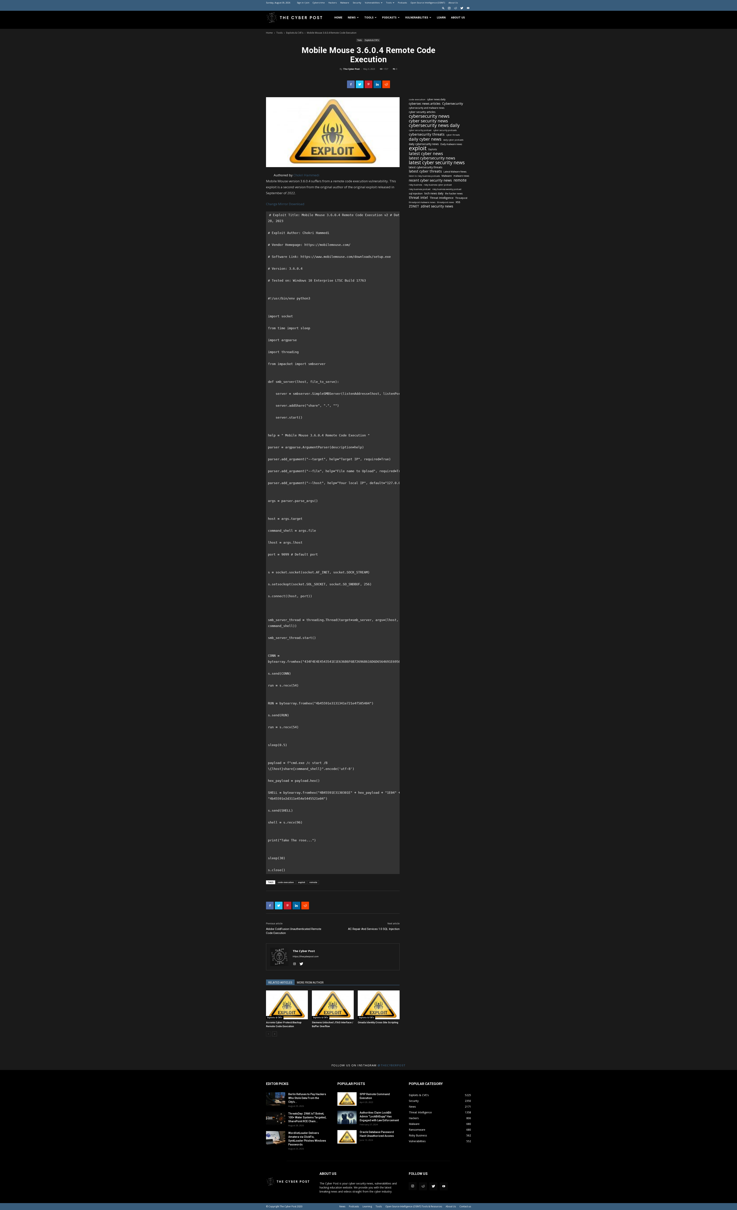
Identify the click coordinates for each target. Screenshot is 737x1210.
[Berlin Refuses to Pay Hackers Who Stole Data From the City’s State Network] (275, 1099)
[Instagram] (449, 8)
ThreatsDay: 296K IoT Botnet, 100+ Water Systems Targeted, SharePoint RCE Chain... (307, 1117)
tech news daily (433, 193)
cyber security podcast (420, 130)
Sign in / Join (303, 2)
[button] (443, 8)
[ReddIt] (386, 84)
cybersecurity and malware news (426, 107)
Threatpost (461, 198)
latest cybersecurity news (432, 158)
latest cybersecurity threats (425, 167)
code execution (286, 882)
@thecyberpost (392, 1065)
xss (458, 202)
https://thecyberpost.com (306, 956)
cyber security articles (422, 112)
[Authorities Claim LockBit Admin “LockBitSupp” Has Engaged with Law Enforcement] (347, 1117)
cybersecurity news (429, 116)
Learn (441, 17)
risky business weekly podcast (446, 189)
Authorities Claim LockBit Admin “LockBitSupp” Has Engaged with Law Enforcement (379, 1116)
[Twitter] (462, 8)
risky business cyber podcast (438, 184)
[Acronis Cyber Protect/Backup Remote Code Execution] (287, 1004)
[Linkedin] (377, 84)
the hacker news (454, 193)
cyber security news (428, 121)
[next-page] (274, 1034)
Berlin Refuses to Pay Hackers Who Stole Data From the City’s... (307, 1098)
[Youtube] (468, 8)
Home (338, 17)
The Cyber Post (351, 68)
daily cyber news (425, 139)
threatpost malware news (422, 202)
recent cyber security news (430, 180)
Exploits (432, 149)
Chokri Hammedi (306, 175)
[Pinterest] (368, 84)
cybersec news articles (424, 104)
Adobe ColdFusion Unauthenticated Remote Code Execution (293, 931)
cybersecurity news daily (434, 125)
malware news (461, 175)
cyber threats (453, 135)
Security (357, 2)
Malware (344, 2)
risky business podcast (419, 189)
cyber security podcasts (445, 130)
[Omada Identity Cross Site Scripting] (379, 1004)
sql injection (416, 193)
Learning (367, 1206)
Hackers (332, 2)
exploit (301, 882)
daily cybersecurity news (424, 144)
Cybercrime (318, 2)
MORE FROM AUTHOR (310, 982)
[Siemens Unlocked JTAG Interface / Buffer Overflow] (333, 1004)
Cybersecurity (452, 103)
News (352, 17)
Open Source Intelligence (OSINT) (428, 2)
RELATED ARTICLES (280, 982)
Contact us (465, 1206)
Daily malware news (451, 144)
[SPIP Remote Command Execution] (347, 1099)
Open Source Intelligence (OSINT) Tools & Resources (413, 1206)
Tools (389, 2)
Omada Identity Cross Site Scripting (378, 1022)
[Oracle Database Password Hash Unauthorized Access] (347, 1137)
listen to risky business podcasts (424, 176)
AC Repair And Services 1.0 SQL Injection (374, 929)
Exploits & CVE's (294, 32)
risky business (415, 184)
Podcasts (402, 2)
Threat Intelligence (442, 198)
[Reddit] (455, 8)
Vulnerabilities (372, 2)
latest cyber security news (437, 162)
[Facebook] (351, 84)
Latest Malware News (455, 171)
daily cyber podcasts (453, 139)
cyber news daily (436, 99)
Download (296, 204)
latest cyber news (426, 153)
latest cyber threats (425, 171)
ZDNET (414, 206)
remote (313, 882)
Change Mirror (277, 204)
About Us (453, 2)
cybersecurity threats (427, 134)
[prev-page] (268, 1034)
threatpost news (445, 202)
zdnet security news (437, 206)
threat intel (418, 198)
